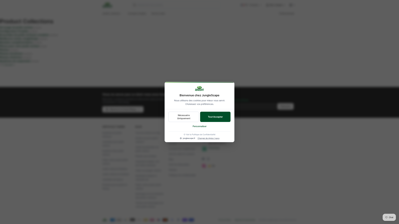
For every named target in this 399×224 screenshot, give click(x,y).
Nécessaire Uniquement (183, 117)
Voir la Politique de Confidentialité (200, 134)
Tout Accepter (215, 116)
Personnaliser (200, 126)
